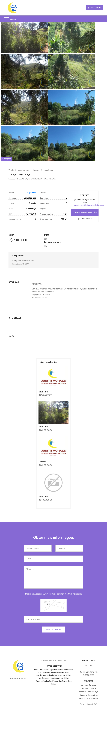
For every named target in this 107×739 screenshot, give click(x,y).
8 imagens (6, 159)
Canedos (42, 462)
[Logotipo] (18, 8)
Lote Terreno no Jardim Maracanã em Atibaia (53, 675)
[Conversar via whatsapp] (86, 665)
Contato (84, 194)
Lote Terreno (23, 170)
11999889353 (95, 8)
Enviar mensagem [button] (53, 629)
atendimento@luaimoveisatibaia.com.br (89, 205)
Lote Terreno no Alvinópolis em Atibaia (53, 678)
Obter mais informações (86, 212)
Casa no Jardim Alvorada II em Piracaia (53, 672)
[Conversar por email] (91, 665)
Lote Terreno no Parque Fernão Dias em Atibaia (53, 669)
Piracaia (36, 170)
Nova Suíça (48, 170)
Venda (11, 170)
